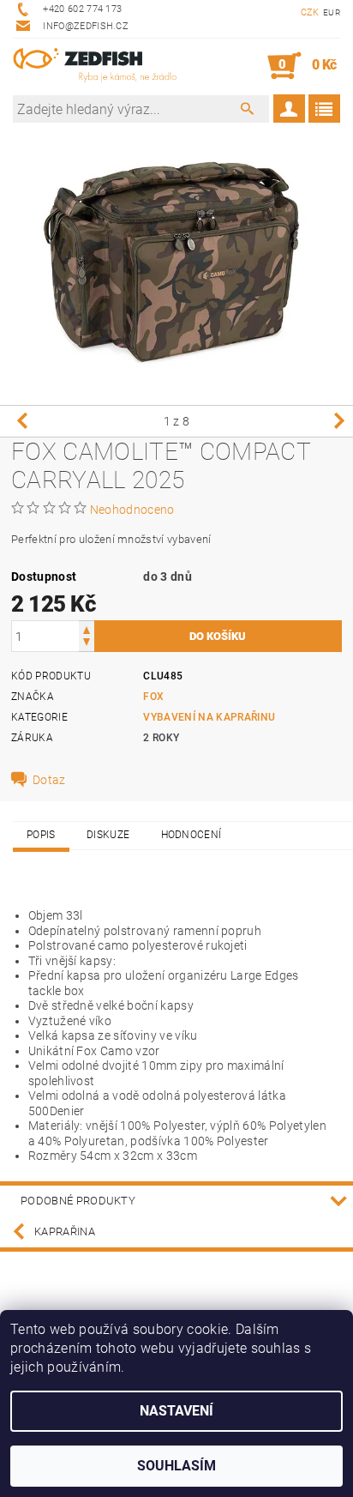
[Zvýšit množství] (86, 628)
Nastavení (176, 1411)
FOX (153, 697)
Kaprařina (64, 1231)
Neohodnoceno (132, 509)
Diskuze (108, 835)
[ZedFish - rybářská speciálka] (94, 66)
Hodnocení (191, 835)
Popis (41, 835)
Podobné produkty (78, 1200)
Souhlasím (176, 1466)
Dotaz (49, 780)
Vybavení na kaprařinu (209, 717)
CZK (310, 12)
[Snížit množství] (86, 644)
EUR (331, 12)
